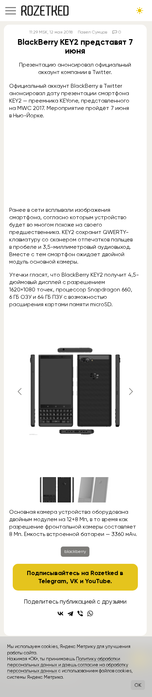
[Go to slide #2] (94, 489)
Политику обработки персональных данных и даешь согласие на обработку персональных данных (67, 665)
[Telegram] (70, 613)
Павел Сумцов (92, 32)
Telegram (52, 581)
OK (137, 685)
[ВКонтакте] (60, 613)
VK (74, 581)
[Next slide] (130, 391)
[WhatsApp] (90, 613)
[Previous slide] (20, 391)
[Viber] (80, 613)
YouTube (97, 581)
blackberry (75, 551)
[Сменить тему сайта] (140, 11)
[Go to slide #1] (57, 489)
